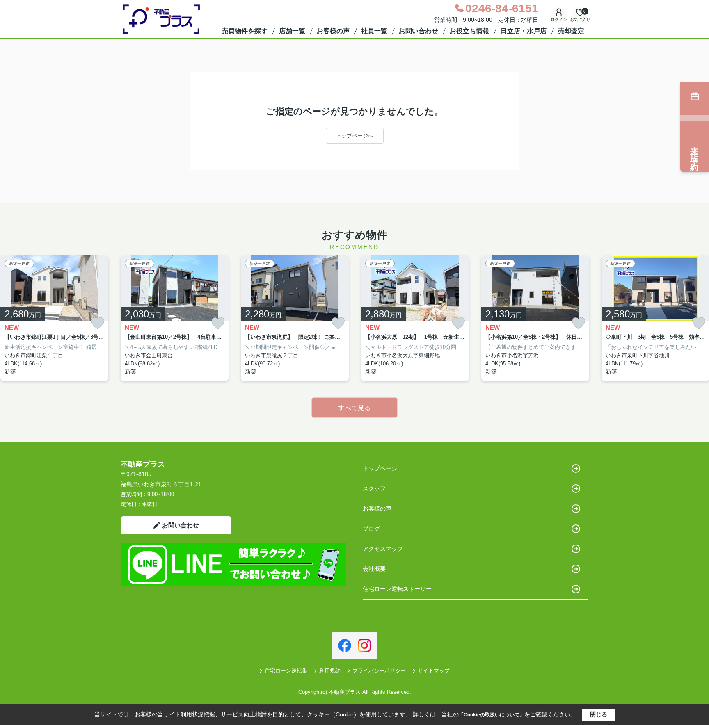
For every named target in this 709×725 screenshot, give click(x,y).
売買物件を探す (245, 30)
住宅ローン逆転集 (286, 671)
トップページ (380, 468)
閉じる (598, 714)
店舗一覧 (292, 30)
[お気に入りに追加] (97, 323)
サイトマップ (434, 671)
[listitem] (174, 318)
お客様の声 (333, 30)
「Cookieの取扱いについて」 (491, 715)
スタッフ (374, 488)
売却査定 (571, 30)
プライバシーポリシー (379, 671)
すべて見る (354, 407)
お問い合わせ (418, 30)
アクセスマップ (383, 548)
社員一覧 (374, 30)
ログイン (559, 19)
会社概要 (374, 568)
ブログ (371, 528)
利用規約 (330, 671)
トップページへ (354, 135)
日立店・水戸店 (524, 30)
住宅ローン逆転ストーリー (397, 589)
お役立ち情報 (469, 30)
